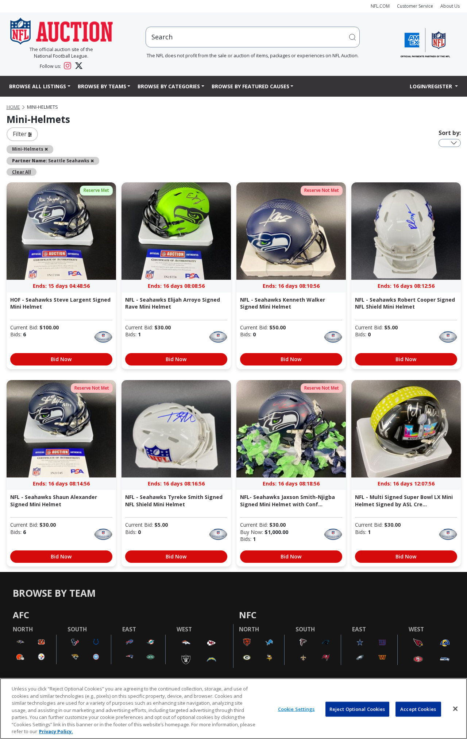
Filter (20, 134)
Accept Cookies (418, 708)
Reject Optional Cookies (357, 708)
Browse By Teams (102, 86)
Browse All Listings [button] (37, 86)
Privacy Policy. (56, 731)
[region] (233, 708)
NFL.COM (380, 6)
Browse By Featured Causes (250, 86)
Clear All (21, 172)
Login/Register (432, 86)
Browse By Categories (169, 86)
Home (13, 107)
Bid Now (61, 359)
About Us (450, 6)
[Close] (455, 709)
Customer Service (415, 6)
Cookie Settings (296, 708)
